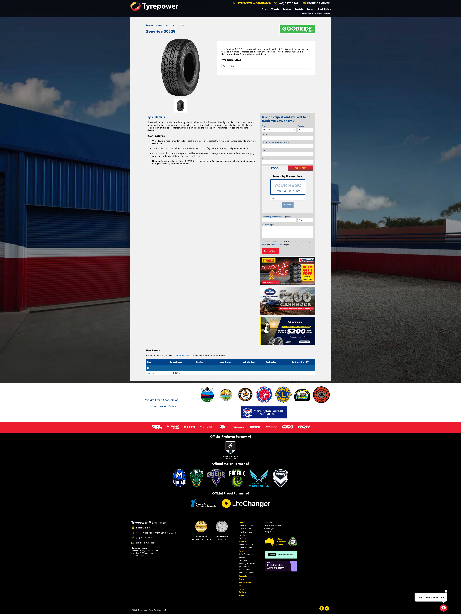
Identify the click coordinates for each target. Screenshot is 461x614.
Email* (264, 150)
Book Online (324, 9)
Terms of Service (277, 244)
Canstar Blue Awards (272, 525)
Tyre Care (242, 535)
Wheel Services (245, 569)
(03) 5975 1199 (288, 3)
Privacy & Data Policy (145, 610)
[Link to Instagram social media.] (327, 608)
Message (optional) (270, 224)
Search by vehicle (182, 355)
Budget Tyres (269, 528)
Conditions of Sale (160, 610)
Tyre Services (244, 566)
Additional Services (246, 572)
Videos (327, 13)
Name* (265, 134)
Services (287, 9)
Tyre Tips (242, 538)
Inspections (243, 560)
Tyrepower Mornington (254, 3)
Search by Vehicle (246, 525)
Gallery (318, 13)
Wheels (275, 9)
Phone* (275, 142)
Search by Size (245, 529)
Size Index (268, 522)
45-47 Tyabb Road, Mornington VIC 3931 (156, 532)
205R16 (150, 373)
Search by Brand (245, 532)
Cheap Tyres (269, 532)
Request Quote (270, 251)
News (310, 13)
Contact (310, 9)
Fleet (304, 13)
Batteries (242, 557)
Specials (299, 9)
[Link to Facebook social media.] (321, 608)
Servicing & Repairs (247, 563)
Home (150, 25)
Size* (264, 126)
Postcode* (266, 158)
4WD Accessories (246, 554)
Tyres (264, 9)
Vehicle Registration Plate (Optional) (276, 216)
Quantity (301, 126)
